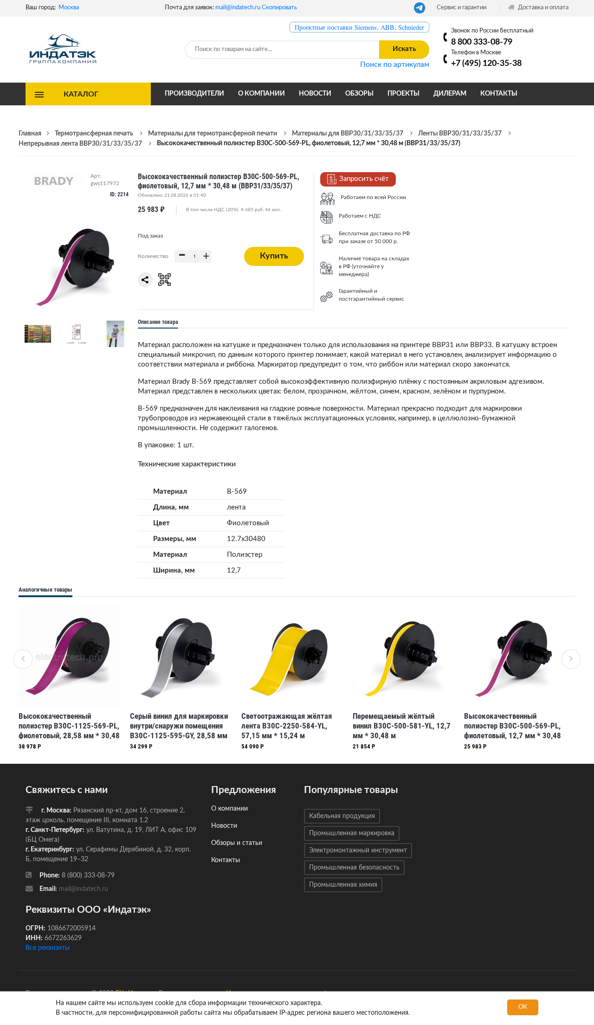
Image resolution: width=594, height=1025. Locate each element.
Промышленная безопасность (354, 867)
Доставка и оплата (542, 8)
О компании (261, 93)
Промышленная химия (343, 885)
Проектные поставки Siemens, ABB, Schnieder (359, 27)
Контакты (498, 93)
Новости (315, 93)
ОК (522, 1007)
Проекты (403, 93)
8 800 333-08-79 (481, 42)
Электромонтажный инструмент (358, 850)
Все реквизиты (48, 948)
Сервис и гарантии (461, 8)
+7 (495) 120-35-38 (486, 63)
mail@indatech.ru (237, 8)
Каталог (81, 93)
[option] (70, 680)
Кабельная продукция (342, 816)
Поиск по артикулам (394, 64)
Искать (404, 48)
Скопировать (279, 8)
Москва (68, 8)
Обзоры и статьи (236, 843)
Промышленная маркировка (351, 833)
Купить (274, 256)
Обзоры (359, 93)
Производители (194, 93)
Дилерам (449, 93)
